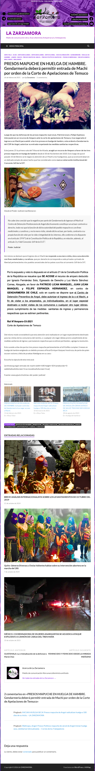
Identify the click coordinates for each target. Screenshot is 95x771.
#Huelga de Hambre (24, 424)
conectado (27, 751)
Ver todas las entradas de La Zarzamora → (39, 678)
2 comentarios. (42, 77)
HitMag (87, 767)
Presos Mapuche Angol (32, 57)
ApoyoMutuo (22, 427)
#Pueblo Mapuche (50, 424)
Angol (78, 424)
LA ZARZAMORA (23, 33)
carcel (32, 427)
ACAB (15, 55)
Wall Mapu (8, 59)
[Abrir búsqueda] (88, 46)
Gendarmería (76, 55)
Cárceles (40, 427)
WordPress (78, 767)
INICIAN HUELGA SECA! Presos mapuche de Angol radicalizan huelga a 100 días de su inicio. (46, 405)
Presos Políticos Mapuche (52, 57)
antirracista (10, 427)
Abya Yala (8, 55)
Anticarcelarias (24, 55)
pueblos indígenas (70, 57)
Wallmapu (17, 59)
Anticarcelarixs (37, 55)
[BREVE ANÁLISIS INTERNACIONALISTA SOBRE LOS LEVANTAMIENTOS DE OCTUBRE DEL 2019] (47, 467)
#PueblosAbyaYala (66, 424)
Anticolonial (50, 55)
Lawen (13, 57)
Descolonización (62, 55)
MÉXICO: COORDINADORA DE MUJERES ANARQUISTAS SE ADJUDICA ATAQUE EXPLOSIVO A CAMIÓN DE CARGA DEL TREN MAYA (43, 635)
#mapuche (37, 424)
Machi (19, 57)
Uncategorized (83, 57)
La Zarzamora (30, 77)
